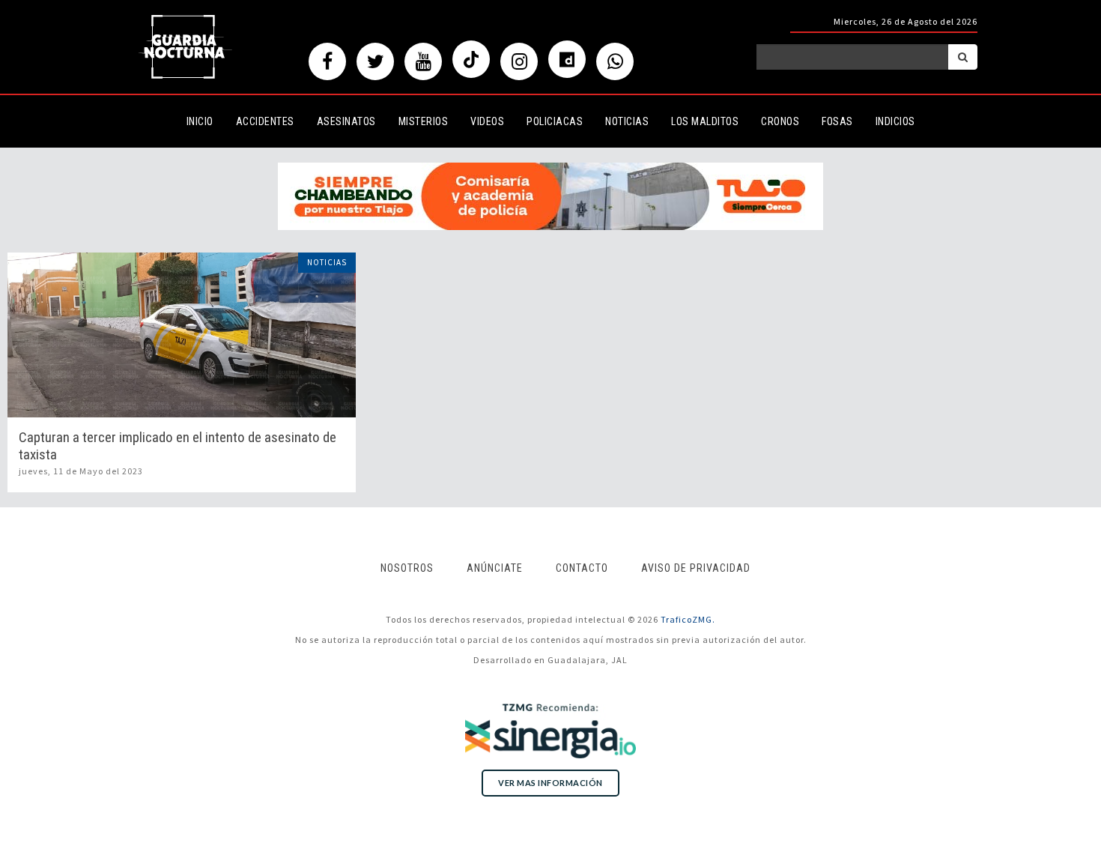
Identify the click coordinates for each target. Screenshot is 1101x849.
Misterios (423, 121)
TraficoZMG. (688, 619)
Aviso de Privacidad (695, 568)
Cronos (780, 121)
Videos (487, 121)
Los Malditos (704, 121)
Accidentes (265, 121)
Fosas (837, 121)
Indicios (895, 121)
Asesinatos (346, 121)
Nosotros (407, 568)
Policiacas (555, 121)
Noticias (627, 121)
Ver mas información (550, 783)
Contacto (582, 568)
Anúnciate (495, 568)
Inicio (199, 121)
